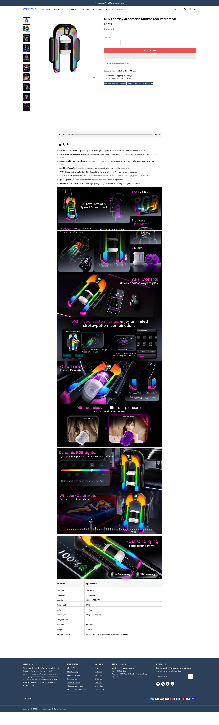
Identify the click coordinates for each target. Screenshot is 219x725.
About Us (109, 9)
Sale (96, 668)
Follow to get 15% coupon (117, 63)
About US (71, 668)
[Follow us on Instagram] (167, 684)
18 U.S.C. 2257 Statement (77, 690)
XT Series (98, 671)
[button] (109, 29)
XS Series (98, 679)
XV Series (98, 682)
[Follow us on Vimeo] (172, 684)
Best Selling (45, 9)
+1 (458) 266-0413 (123, 671)
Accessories (97, 9)
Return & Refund (73, 675)
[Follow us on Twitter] (163, 684)
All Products (71, 9)
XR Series (98, 675)
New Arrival (58, 9)
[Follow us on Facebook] (158, 684)
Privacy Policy (72, 671)
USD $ (176, 9)
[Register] (190, 676)
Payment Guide (73, 679)
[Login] (190, 9)
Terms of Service (73, 682)
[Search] (185, 9)
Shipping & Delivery (75, 686)
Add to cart (150, 50)
